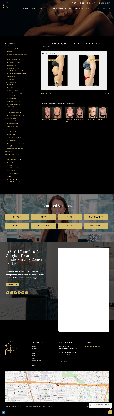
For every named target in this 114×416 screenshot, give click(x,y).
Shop (33, 363)
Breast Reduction (11, 68)
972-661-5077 (65, 361)
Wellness (34, 356)
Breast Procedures (10, 49)
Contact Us (35, 365)
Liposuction (10, 96)
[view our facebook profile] (70, 3)
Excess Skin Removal (12, 90)
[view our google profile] (80, 3)
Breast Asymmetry (12, 57)
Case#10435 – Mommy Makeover (74, 120)
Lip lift (8, 146)
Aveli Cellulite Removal (13, 159)
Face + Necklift (11, 132)
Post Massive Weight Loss (13, 104)
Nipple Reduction (11, 76)
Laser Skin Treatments (11, 154)
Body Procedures (9, 82)
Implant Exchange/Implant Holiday (16, 73)
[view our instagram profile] (72, 3)
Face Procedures (9, 121)
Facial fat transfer (11, 134)
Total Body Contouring (13, 112)
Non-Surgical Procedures (11, 157)
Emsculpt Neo (10, 171)
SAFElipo (9, 107)
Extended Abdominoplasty (14, 93)
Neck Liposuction (11, 140)
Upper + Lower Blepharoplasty (15, 143)
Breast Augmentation (12, 59)
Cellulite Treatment (10, 118)
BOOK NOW (13, 284)
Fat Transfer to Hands (12, 173)
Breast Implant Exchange (13, 62)
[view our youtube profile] (83, 3)
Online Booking (36, 360)
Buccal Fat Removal (12, 123)
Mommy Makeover (12, 101)
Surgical (34, 348)
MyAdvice (52, 406)
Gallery (34, 358)
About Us (34, 346)
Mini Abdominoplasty (12, 98)
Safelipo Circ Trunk (12, 110)
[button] (29, 8)
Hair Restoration (11, 179)
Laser (34, 353)
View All (7, 46)
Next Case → (105, 93)
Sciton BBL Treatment (13, 182)
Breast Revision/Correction (14, 71)
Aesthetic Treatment (10, 79)
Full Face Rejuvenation (13, 137)
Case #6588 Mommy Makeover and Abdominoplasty (70, 43)
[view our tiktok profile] (78, 3)
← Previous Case (46, 93)
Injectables (7, 151)
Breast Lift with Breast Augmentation (17, 54)
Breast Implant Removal (13, 65)
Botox (8, 165)
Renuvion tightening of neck (14, 148)
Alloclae (9, 84)
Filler (8, 176)
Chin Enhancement (12, 126)
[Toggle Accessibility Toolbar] (3, 412)
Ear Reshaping (10, 129)
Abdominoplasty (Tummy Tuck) (15, 115)
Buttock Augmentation (13, 168)
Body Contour (10, 162)
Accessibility (86, 406)
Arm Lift (9, 87)
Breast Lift (9, 51)
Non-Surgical (36, 351)
